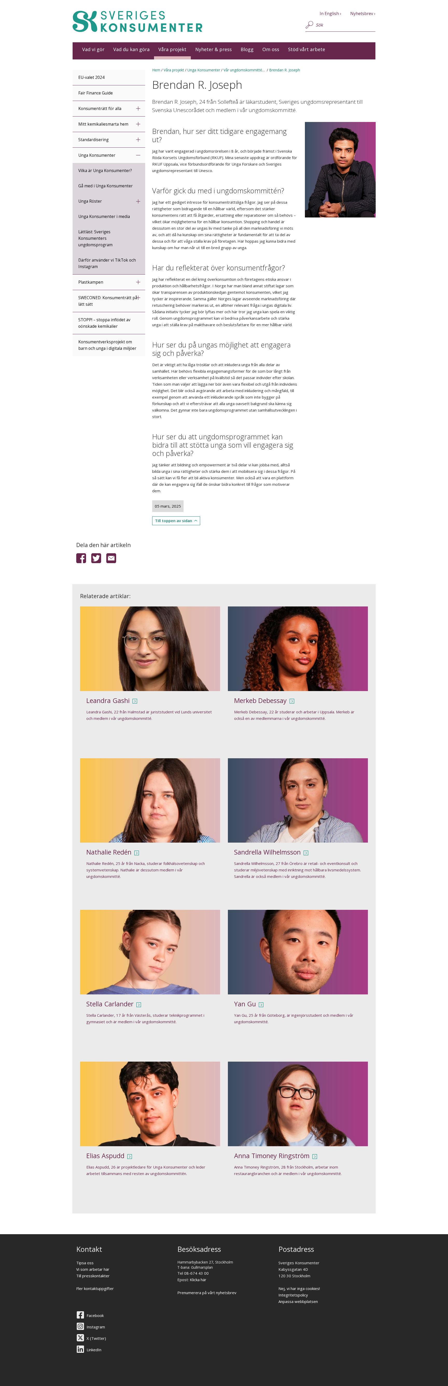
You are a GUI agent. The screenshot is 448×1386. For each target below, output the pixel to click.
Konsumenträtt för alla (99, 108)
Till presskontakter (93, 1275)
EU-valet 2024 (91, 77)
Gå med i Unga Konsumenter (105, 186)
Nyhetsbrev (361, 13)
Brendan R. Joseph (284, 69)
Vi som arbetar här (92, 1269)
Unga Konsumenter (96, 155)
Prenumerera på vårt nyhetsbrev (206, 1292)
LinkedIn (94, 1349)
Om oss (270, 49)
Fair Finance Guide (95, 93)
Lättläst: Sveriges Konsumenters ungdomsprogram (95, 238)
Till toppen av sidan (173, 520)
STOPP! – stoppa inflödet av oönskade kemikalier (104, 323)
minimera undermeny (138, 155)
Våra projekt (172, 49)
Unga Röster (90, 201)
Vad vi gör (93, 49)
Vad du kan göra (131, 49)
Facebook (95, 1315)
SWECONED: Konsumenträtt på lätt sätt (107, 301)
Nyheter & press (213, 49)
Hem (156, 69)
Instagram (96, 1326)
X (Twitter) (96, 1338)
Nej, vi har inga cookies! (299, 1288)
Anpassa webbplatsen (298, 1301)
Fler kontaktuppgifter (95, 1288)
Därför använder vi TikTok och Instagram (107, 263)
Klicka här (198, 1279)
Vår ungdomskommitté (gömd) (249, 69)
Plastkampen (90, 282)
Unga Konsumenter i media (104, 216)
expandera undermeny (138, 108)
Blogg (247, 49)
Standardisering (93, 139)
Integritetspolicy (293, 1295)
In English (329, 13)
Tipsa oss (85, 1262)
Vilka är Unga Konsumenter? (105, 170)
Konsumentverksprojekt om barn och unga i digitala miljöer (107, 345)
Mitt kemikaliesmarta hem (103, 124)
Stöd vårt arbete (306, 49)
